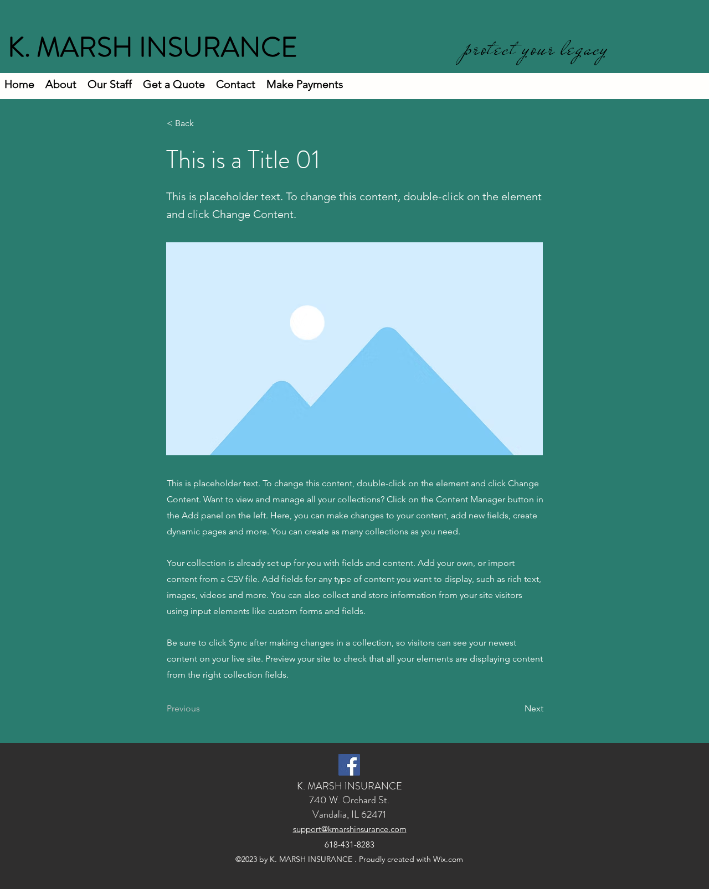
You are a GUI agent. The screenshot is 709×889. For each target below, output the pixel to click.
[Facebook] (349, 765)
